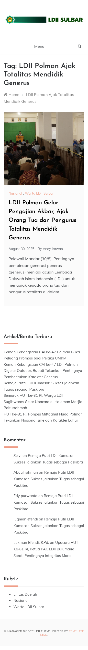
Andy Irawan (53, 249)
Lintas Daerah (25, 594)
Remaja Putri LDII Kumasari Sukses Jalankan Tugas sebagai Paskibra (48, 479)
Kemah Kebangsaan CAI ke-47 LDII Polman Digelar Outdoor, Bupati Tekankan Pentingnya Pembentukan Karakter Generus (43, 370)
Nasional (15, 193)
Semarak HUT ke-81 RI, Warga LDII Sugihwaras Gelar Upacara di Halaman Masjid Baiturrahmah (43, 401)
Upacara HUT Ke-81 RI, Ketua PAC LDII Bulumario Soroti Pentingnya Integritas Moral (45, 549)
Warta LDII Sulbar (39, 193)
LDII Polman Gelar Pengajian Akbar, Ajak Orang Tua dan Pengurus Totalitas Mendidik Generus (42, 220)
